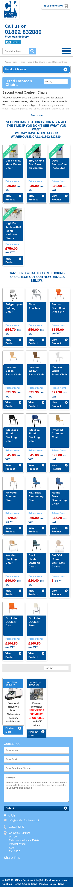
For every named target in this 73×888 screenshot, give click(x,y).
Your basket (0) (53, 5)
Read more (36, 115)
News (61, 885)
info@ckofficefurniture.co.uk (50, 881)
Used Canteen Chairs (57, 62)
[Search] (32, 51)
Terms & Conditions (25, 885)
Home (22, 62)
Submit (10, 808)
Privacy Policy (47, 885)
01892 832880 (16, 827)
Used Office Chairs (36, 62)
